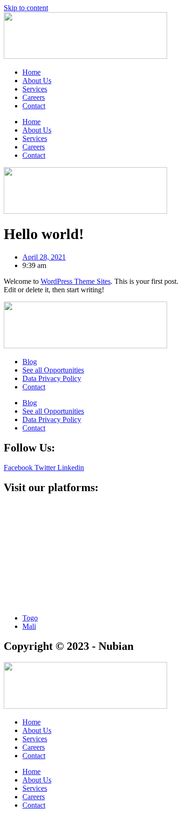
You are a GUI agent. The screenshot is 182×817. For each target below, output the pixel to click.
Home (31, 72)
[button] (91, 555)
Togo (30, 618)
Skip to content (26, 8)
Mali (29, 626)
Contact (33, 106)
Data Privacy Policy (51, 378)
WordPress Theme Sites (76, 281)
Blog (29, 362)
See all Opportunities (53, 370)
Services (34, 89)
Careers (33, 97)
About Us (36, 81)
